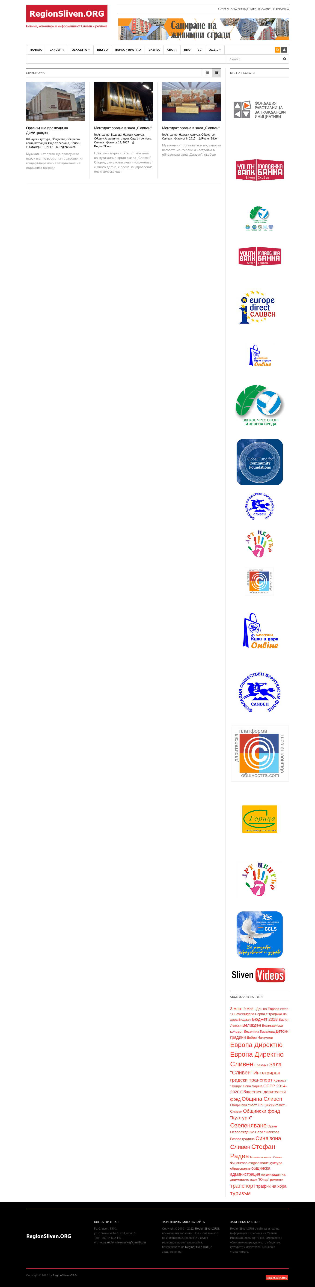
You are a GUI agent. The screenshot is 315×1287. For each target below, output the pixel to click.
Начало (36, 49)
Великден (251, 1025)
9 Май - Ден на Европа (261, 1009)
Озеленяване (248, 1125)
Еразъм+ (261, 1065)
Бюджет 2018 (265, 1019)
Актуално (103, 134)
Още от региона (58, 143)
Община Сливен (262, 1099)
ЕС (199, 49)
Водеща (116, 134)
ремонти (276, 1179)
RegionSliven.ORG (207, 1228)
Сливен (56, 49)
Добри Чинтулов (260, 1037)
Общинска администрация (111, 138)
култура (276, 1163)
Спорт (172, 49)
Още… (213, 49)
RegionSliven (67, 147)
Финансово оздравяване (249, 1163)
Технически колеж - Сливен (266, 1157)
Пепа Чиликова (267, 1132)
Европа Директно (256, 1044)
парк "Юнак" (259, 1179)
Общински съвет (243, 1105)
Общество (58, 139)
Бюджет (244, 1019)
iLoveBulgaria (244, 1014)
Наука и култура (128, 49)
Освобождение (242, 1132)
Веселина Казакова (259, 1031)
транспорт (243, 1186)
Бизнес (154, 49)
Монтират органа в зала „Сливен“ (123, 128)
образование (240, 1168)
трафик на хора (271, 1186)
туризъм (240, 1193)
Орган (272, 1126)
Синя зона (268, 1138)
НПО (187, 49)
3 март (236, 1008)
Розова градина (242, 1139)
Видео (102, 49)
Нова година (252, 1086)
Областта (79, 49)
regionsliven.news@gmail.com (126, 1242)
